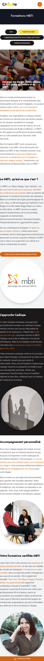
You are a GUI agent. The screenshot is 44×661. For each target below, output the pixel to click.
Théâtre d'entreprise (22, 43)
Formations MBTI (28, 32)
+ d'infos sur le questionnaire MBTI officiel (20, 254)
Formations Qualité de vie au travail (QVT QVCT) (22, 37)
